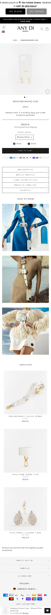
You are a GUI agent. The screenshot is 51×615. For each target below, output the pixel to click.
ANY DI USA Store (26, 6)
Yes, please (15, 11)
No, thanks (37, 11)
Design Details (25, 175)
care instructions (25, 180)
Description (25, 169)
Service (25, 568)
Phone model (24, 132)
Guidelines (25, 576)
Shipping (33, 127)
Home (15, 40)
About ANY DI (24, 560)
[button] (4, 31)
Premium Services (25, 185)
